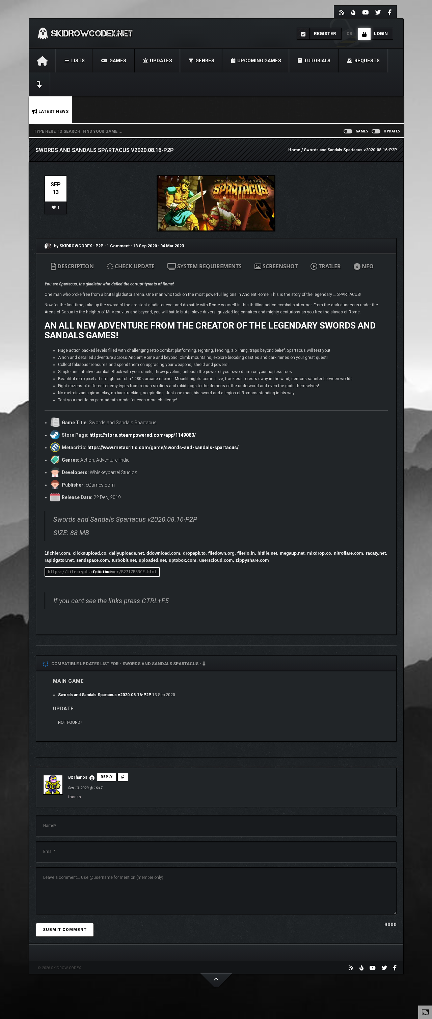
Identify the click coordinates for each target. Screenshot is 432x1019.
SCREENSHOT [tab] (279, 266)
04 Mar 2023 (172, 246)
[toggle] (425, 1012)
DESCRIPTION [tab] (75, 266)
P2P (100, 246)
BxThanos (77, 777)
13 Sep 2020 (145, 246)
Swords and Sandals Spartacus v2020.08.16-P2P (104, 694)
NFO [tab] (367, 266)
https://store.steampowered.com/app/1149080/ (142, 435)
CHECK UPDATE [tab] (134, 266)
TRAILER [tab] (329, 266)
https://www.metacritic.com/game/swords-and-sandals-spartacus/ (163, 447)
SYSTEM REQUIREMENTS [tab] (209, 266)
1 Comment (118, 246)
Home (294, 150)
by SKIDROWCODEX (72, 246)
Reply (107, 777)
